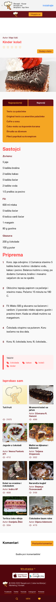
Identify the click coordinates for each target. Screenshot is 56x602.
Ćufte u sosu (13, 121)
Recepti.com (5, 584)
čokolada (14, 362)
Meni (28, 599)
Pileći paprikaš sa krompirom (21, 136)
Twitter (16, 592)
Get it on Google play (37, 575)
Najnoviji (41, 102)
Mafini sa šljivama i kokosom (41, 441)
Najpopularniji (15, 102)
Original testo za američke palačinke (26, 116)
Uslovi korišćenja (38, 583)
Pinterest (41, 592)
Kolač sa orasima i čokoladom (15, 477)
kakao (29, 362)
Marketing (13, 585)
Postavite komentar (42, 543)
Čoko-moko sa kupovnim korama (23, 126)
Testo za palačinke (16, 111)
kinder (13, 366)
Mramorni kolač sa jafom (41, 403)
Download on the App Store (20, 575)
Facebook (7, 592)
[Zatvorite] (2, 5)
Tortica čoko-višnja (15, 511)
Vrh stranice (27, 569)
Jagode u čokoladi (15, 441)
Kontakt (21, 585)
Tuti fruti (15, 403)
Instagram (32, 592)
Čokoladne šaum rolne (41, 511)
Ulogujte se (35, 14)
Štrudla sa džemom (17, 131)
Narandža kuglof (41, 477)
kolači (41, 362)
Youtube (23, 592)
